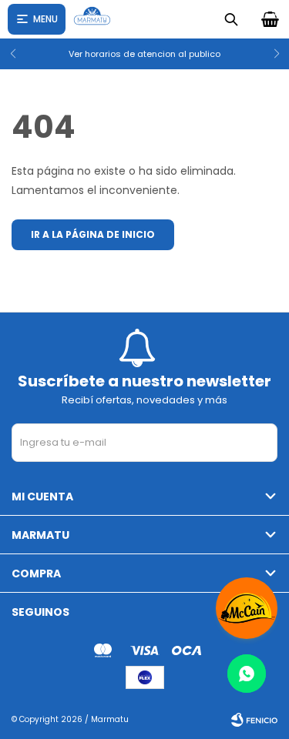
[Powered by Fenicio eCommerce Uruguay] (254, 719)
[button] (270, 54)
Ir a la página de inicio (93, 234)
